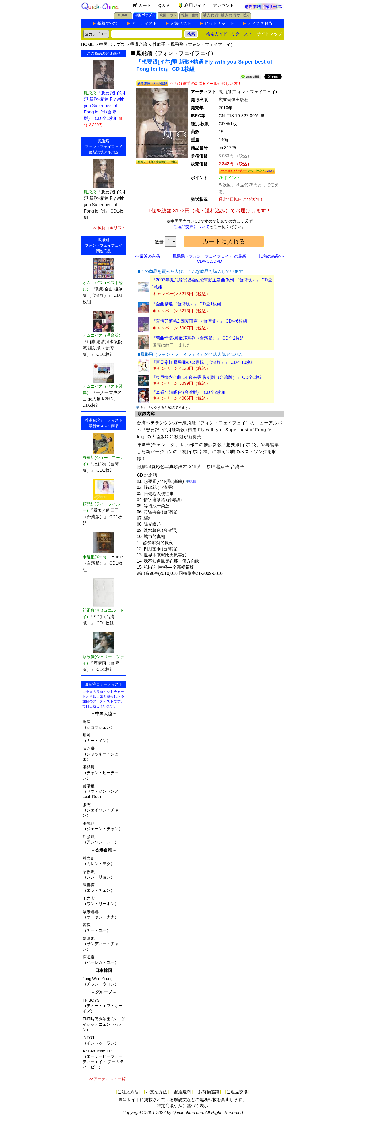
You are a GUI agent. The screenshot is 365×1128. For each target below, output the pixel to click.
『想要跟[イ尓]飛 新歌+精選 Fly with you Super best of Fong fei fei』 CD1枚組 (104, 205)
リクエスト (242, 34)
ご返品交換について (191, 226)
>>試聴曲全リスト (109, 227)
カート (144, 5)
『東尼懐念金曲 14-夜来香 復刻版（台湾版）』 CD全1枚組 (208, 377)
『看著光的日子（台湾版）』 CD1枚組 (102, 516)
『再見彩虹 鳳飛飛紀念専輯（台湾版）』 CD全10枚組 (203, 362)
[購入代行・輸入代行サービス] (226, 17)
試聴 (192, 482)
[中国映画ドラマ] (168, 17)
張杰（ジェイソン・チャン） (101, 809)
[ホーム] (123, 17)
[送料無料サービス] (264, 9)
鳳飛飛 (90, 192)
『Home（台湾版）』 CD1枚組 (103, 563)
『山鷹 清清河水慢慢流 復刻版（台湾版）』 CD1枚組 (102, 348)
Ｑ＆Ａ (164, 5)
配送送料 (182, 1092)
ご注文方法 (128, 1092)
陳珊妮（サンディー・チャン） (101, 943)
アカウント (223, 5)
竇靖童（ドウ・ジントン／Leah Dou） (101, 791)
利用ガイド (195, 5)
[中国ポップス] (145, 17)
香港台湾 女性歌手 (147, 44)
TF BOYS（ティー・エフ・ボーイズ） (103, 1005)
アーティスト (144, 23)
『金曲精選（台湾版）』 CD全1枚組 (186, 304)
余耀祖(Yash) (94, 557)
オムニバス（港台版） (103, 335)
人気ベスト (180, 23)
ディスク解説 (260, 23)
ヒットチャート (219, 23)
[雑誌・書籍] (189, 17)
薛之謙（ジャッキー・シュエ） (101, 753)
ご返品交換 (237, 1092)
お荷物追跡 (208, 1092)
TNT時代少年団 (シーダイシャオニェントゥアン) (104, 1024)
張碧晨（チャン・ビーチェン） (101, 772)
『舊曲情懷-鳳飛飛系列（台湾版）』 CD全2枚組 (198, 338)
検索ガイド (216, 34)
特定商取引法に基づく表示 (182, 1105)
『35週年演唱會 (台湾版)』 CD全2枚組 (189, 392)
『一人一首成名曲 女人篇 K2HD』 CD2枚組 (102, 399)
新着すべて (107, 23)
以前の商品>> (271, 256)
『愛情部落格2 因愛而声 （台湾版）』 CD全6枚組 (199, 321)
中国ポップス (112, 44)
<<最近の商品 (147, 256)
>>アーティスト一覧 (107, 1078)
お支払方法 (156, 1092)
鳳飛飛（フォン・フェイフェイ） (203, 44)
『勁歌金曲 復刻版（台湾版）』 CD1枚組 (103, 295)
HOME (87, 44)
